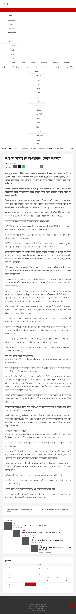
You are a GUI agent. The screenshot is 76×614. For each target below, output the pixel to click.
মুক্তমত (39, 118)
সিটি (13, 50)
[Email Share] (41, 166)
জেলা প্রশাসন (11, 20)
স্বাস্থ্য (39, 84)
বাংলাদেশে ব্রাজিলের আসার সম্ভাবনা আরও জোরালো (30, 525)
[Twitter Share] (19, 166)
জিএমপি (12, 24)
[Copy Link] (36, 166)
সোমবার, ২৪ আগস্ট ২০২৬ (28, 535)
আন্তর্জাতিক (44, 63)
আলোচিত (55, 63)
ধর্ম (38, 80)
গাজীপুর (10, 16)
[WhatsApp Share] (23, 166)
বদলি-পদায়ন (40, 101)
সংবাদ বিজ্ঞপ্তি (38, 114)
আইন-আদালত (16, 67)
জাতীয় (23, 63)
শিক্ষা (35, 67)
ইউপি (13, 63)
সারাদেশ (33, 63)
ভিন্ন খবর (38, 106)
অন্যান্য (36, 71)
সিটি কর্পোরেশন (12, 33)
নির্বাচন (11, 41)
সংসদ (13, 46)
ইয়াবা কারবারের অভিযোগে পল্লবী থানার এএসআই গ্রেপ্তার (41, 533)
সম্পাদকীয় (38, 76)
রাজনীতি (49, 149)
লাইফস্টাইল (69, 67)
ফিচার (38, 123)
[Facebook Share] (15, 166)
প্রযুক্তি (38, 88)
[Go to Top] (71, 605)
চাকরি (38, 97)
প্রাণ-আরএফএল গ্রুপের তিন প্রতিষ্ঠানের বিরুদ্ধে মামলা (55, 510)
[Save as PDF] (32, 166)
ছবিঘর (38, 140)
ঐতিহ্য (40, 131)
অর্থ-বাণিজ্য (66, 63)
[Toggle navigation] (3, 10)
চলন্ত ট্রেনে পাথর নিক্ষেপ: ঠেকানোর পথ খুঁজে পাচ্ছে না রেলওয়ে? (20, 510)
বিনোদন (45, 67)
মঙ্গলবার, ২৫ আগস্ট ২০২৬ (19, 528)
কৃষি (39, 93)
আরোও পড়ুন (9, 520)
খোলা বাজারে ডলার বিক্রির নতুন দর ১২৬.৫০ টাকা (47, 540)
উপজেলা (13, 54)
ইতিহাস (38, 127)
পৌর (13, 58)
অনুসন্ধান (12, 37)
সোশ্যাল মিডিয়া (57, 67)
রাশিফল (39, 110)
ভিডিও (38, 144)
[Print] (28, 166)
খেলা (27, 67)
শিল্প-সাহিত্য (40, 136)
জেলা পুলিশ (12, 28)
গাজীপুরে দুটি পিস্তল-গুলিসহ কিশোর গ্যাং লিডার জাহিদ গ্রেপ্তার (55, 548)
